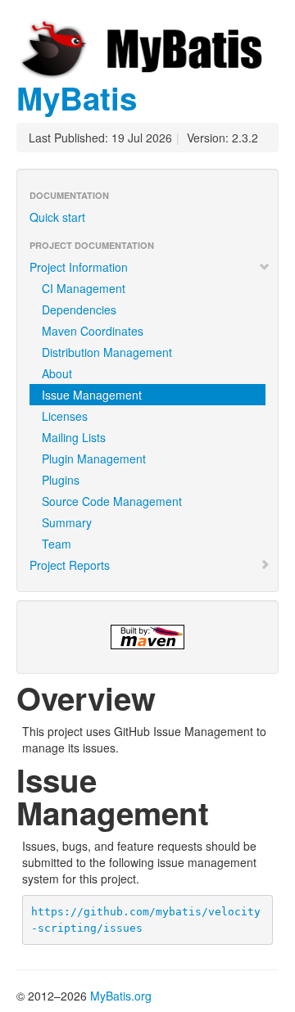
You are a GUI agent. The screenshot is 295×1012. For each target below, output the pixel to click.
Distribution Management (107, 352)
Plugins (60, 480)
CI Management (83, 288)
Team (56, 543)
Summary (67, 522)
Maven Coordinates (92, 331)
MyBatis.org (121, 995)
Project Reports (70, 565)
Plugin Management (94, 458)
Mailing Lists (74, 437)
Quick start (57, 217)
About (57, 373)
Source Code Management (112, 501)
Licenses (65, 416)
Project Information (79, 267)
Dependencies (79, 309)
